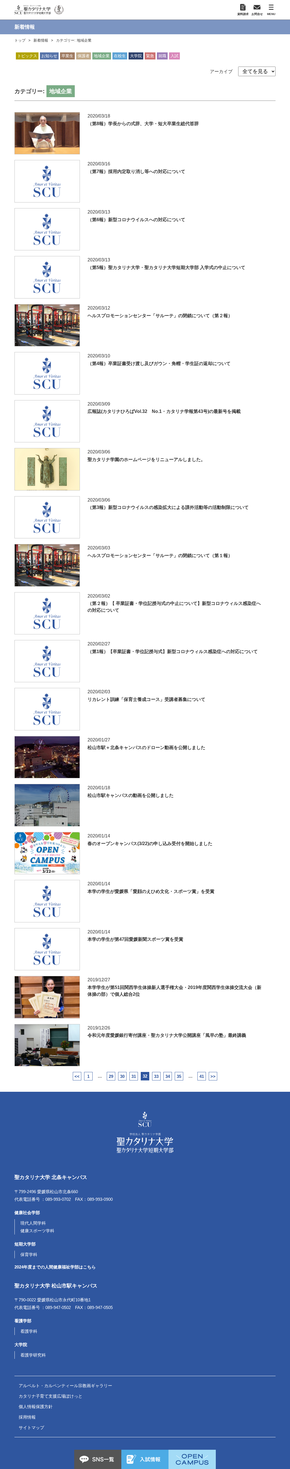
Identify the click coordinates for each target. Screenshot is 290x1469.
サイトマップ (31, 1427)
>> (213, 1076)
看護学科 (28, 1331)
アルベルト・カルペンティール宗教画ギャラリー (65, 1385)
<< (77, 1076)
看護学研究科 (33, 1355)
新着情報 (40, 40)
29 (111, 1076)
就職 (162, 56)
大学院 (136, 56)
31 (133, 1076)
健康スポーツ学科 (37, 1230)
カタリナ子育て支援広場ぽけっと (50, 1396)
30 (122, 1076)
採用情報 (27, 1417)
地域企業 (102, 56)
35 (179, 1076)
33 (156, 1076)
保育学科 (28, 1254)
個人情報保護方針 (36, 1406)
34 (167, 1076)
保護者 (83, 56)
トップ (19, 40)
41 (201, 1076)
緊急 (150, 56)
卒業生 (67, 56)
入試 (174, 56)
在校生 (120, 56)
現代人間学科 (33, 1223)
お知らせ (49, 56)
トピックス (27, 56)
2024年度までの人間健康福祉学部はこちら (55, 1267)
